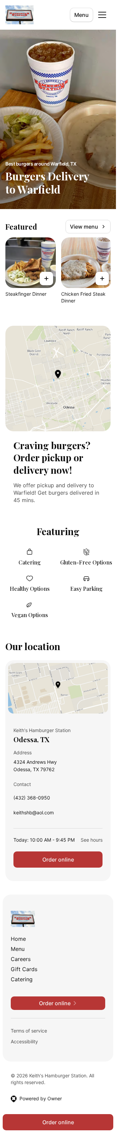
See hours (92, 840)
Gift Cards (24, 969)
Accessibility (24, 1041)
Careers (21, 959)
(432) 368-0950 (31, 799)
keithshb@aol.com (33, 814)
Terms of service (29, 1031)
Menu (81, 14)
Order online (58, 859)
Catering (22, 979)
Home (18, 938)
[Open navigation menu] (102, 15)
